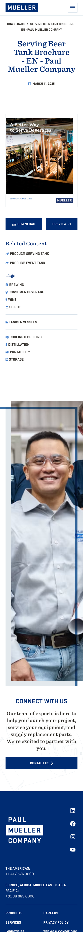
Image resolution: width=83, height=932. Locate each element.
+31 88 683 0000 (20, 896)
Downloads (16, 24)
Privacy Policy (55, 922)
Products (14, 913)
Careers (50, 913)
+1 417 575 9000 (20, 874)
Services (13, 922)
